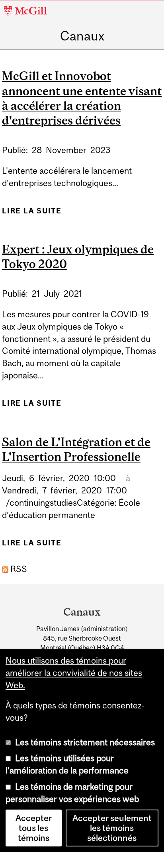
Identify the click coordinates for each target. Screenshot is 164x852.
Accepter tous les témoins (34, 828)
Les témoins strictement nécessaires (85, 742)
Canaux (82, 36)
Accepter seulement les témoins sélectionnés (112, 828)
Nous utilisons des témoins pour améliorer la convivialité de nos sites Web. (74, 673)
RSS (17, 569)
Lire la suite (32, 214)
